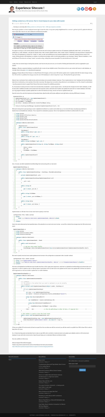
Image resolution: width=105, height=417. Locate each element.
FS (74, 415)
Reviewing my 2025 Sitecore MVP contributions (50, 395)
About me (34, 2)
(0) (92, 23)
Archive (16, 2)
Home (10, 2)
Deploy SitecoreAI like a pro (45, 381)
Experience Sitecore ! (30, 8)
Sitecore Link (27, 2)
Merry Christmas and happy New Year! (48, 391)
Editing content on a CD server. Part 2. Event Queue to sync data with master (38, 21)
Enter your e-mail (73, 363)
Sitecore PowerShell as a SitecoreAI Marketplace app (52, 400)
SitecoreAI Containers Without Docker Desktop (50, 370)
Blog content (42, 360)
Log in (95, 2)
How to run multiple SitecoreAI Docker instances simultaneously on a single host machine (50, 375)
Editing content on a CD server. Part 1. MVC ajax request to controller (44, 27)
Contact (21, 2)
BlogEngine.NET (61, 415)
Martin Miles (24, 23)
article (26, 70)
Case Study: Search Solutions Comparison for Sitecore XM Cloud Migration (52, 405)
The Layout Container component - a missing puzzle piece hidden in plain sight (51, 386)
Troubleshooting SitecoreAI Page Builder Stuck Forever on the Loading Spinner (52, 365)
